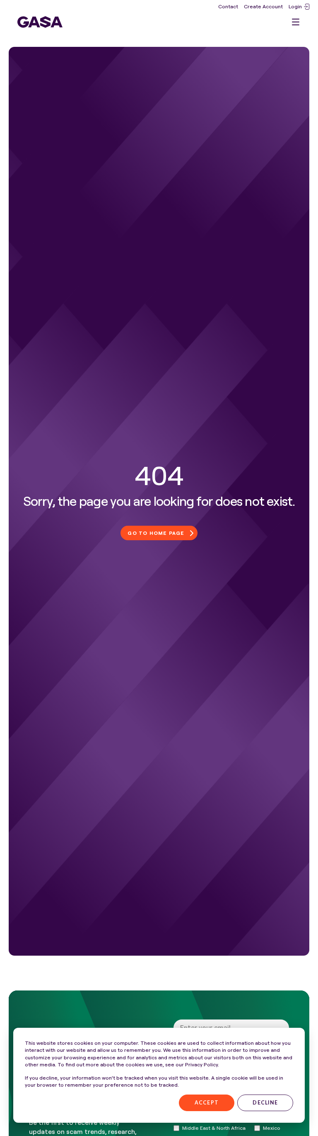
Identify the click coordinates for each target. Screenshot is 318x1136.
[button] (296, 22)
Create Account (263, 6)
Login (295, 6)
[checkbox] (209, 1127)
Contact (228, 6)
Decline (265, 1103)
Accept (207, 1103)
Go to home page (156, 533)
